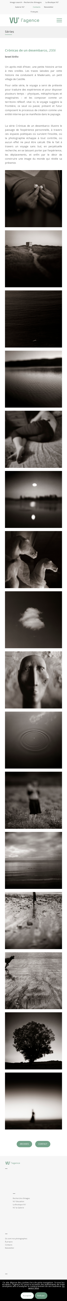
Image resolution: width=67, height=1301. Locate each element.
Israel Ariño (12, 56)
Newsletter (48, 7)
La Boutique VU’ (52, 2)
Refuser (41, 1295)
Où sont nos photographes (16, 1238)
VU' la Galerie (18, 1207)
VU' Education (18, 1201)
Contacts (36, 7)
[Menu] (57, 20)
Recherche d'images (21, 1198)
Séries (9, 31)
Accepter (27, 1295)
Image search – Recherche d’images (26, 2)
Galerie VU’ (19, 7)
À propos (8, 1241)
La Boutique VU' (19, 1204)
